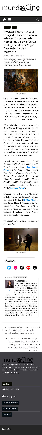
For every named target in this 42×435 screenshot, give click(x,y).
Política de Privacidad (10, 403)
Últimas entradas (20, 277)
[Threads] (35, 268)
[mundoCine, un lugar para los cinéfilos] (4, 19)
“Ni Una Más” (29, 200)
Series (14, 27)
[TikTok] (22, 268)
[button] (9, 19)
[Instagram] (15, 268)
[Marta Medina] (9, 281)
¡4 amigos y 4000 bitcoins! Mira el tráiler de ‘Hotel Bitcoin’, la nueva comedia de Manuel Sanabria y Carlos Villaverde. (22, 330)
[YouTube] (28, 268)
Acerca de (8, 277)
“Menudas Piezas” (17, 188)
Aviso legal (7, 414)
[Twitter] (9, 268)
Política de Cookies (9, 409)
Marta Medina (20, 55)
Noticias (7, 27)
